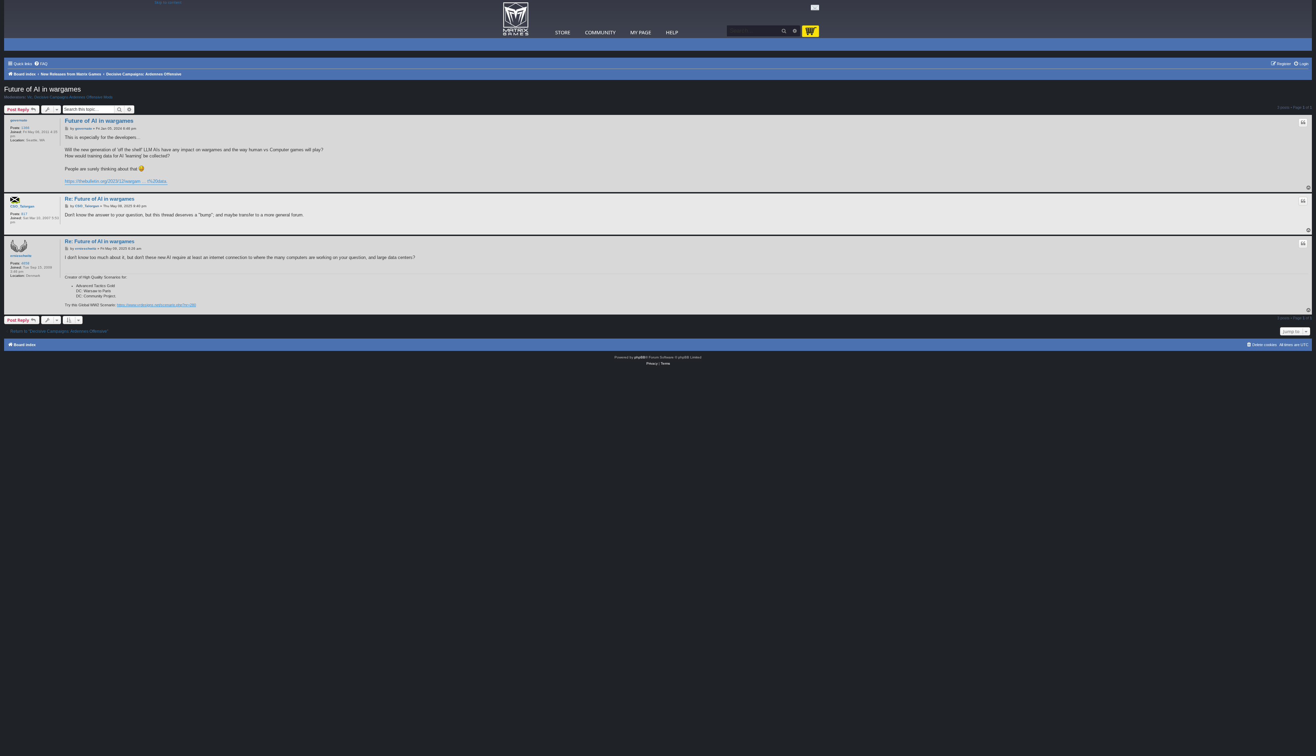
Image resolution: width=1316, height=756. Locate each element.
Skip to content (168, 2)
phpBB (639, 357)
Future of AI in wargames (42, 89)
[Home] (516, 19)
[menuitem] (41, 64)
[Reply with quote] (1303, 122)
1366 (25, 128)
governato (18, 120)
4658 (25, 263)
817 (24, 214)
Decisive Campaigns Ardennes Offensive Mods (73, 97)
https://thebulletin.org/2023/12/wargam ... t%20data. (116, 181)
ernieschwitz (21, 256)
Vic (29, 97)
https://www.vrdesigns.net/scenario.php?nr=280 (156, 305)
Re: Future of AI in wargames (99, 199)
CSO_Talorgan (22, 206)
